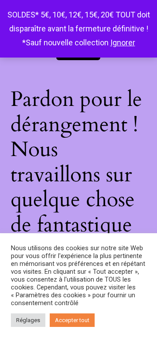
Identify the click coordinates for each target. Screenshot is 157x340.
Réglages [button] (28, 320)
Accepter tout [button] (72, 320)
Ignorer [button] (122, 42)
